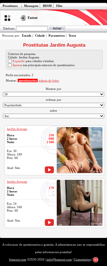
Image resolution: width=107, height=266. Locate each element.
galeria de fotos (49, 80)
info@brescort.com (59, 259)
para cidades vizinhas (33, 61)
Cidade (40, 35)
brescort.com (17, 259)
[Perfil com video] (49, 169)
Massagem (31, 5)
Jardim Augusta (17, 129)
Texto (72, 35)
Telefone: (9, 28)
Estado (26, 35)
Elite (59, 5)
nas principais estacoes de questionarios (43, 65)
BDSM (47, 5)
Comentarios (82, 259)
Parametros (57, 35)
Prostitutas (10, 5)
